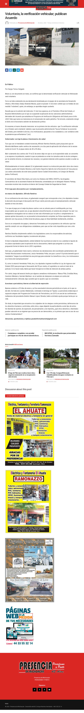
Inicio (6, 703)
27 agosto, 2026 (13, 381)
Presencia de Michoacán (26, 23)
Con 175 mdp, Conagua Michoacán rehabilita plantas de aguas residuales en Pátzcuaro (60, 375)
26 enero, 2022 (42, 23)
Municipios (11, 370)
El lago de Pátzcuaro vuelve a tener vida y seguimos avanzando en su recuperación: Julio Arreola (21, 375)
